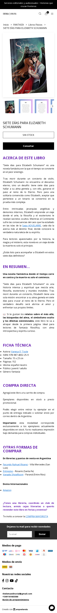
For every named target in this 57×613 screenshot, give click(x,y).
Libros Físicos (35, 24)
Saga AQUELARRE (31, 225)
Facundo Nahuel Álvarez (15, 464)
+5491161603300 (10, 596)
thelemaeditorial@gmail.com (17, 593)
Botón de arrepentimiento (15, 599)
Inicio (6, 24)
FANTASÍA (18, 24)
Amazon (7, 490)
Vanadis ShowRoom (13, 474)
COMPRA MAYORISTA (37, 516)
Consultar (28, 146)
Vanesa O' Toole (19, 351)
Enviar (42, 534)
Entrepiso (8, 471)
